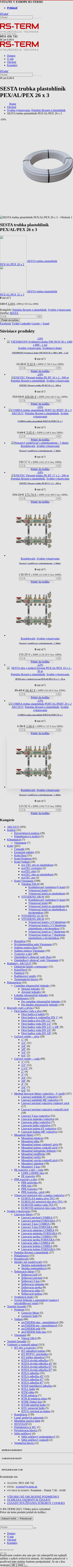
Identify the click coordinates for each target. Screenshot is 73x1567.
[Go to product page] (40, 762)
